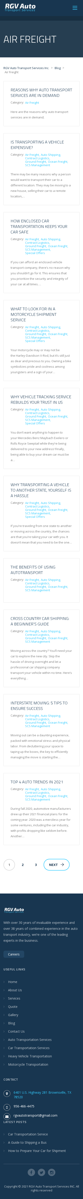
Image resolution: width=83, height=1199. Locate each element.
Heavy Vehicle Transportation (30, 1056)
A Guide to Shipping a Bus (27, 1142)
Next (53, 865)
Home (12, 982)
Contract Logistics (37, 158)
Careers (14, 954)
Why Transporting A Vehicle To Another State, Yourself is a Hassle (41, 490)
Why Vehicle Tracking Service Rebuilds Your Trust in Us (41, 399)
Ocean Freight (57, 162)
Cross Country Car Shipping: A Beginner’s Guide (40, 621)
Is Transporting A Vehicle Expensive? (37, 145)
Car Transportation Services (29, 1048)
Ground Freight (35, 162)
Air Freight (32, 103)
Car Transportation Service (28, 1134)
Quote (13, 1006)
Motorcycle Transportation (28, 1064)
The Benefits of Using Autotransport (33, 570)
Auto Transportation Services (30, 1039)
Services (14, 998)
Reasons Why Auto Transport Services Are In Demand (41, 92)
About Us (15, 990)
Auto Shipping (50, 155)
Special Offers (35, 253)
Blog (11, 1023)
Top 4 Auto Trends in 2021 (37, 782)
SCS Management (37, 165)
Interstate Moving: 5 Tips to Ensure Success (39, 706)
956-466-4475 (24, 1106)
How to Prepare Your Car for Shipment (37, 1151)
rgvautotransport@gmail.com (35, 1115)
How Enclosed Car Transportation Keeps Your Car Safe (39, 226)
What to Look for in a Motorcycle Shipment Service (33, 314)
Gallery (13, 1015)
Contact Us (16, 1031)
